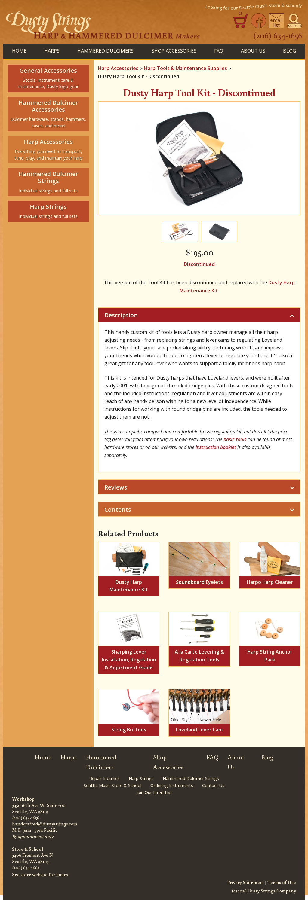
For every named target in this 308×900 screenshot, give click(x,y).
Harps (68, 757)
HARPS (52, 50)
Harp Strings (141, 778)
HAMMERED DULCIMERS (105, 50)
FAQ (218, 50)
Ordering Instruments (171, 785)
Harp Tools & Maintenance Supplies (185, 68)
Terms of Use (281, 882)
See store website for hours (40, 874)
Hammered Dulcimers (101, 762)
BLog (289, 50)
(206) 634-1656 (277, 35)
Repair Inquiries (104, 778)
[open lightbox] (199, 158)
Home (19, 50)
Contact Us (213, 785)
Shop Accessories (168, 762)
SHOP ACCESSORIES (174, 50)
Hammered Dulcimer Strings (191, 778)
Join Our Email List (154, 792)
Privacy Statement (245, 882)
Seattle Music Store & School (112, 785)
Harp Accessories (118, 68)
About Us (253, 50)
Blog (267, 757)
